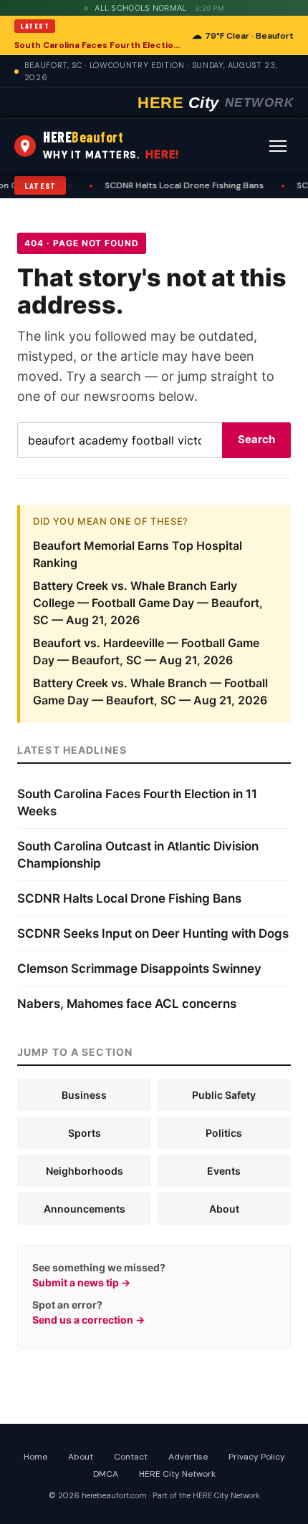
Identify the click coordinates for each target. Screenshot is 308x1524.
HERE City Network (177, 1474)
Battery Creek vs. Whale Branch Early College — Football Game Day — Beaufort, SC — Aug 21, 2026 (148, 602)
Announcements (84, 1209)
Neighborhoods (84, 1171)
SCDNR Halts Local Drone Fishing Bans (159, 185)
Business (84, 1095)
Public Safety (224, 1095)
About (224, 1209)
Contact (131, 1456)
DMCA (105, 1474)
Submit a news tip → (81, 1282)
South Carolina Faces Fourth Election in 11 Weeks (98, 45)
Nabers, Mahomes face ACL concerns (126, 1003)
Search (256, 439)
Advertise (188, 1456)
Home (35, 1456)
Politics (224, 1133)
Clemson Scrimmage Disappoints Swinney (139, 968)
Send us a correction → (88, 1320)
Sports (84, 1133)
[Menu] (278, 146)
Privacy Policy (256, 1456)
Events (224, 1171)
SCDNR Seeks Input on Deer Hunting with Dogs (153, 933)
